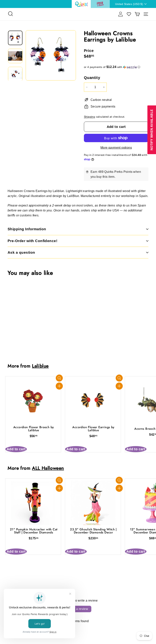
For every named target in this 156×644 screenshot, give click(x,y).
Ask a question (21, 252)
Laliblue (40, 366)
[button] (116, 67)
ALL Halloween (48, 468)
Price (89, 51)
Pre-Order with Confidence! (32, 241)
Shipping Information (27, 229)
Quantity (92, 78)
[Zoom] (51, 55)
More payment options (116, 147)
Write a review (78, 609)
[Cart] (137, 14)
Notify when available (151, 129)
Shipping (89, 116)
